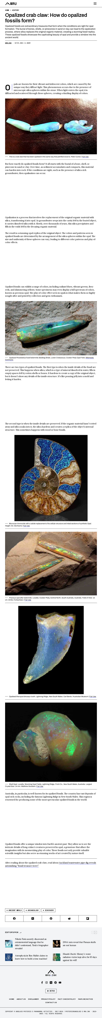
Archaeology (32, 910)
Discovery (48, 910)
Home (11, 999)
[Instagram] (46, 982)
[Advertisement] (51, 64)
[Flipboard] (88, 918)
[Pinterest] (51, 918)
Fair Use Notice (85, 999)
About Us (21, 999)
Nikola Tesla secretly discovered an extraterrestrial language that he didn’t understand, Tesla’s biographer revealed (31, 944)
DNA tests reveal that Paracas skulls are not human (79, 944)
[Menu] (95, 3)
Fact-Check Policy (67, 999)
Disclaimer (33, 999)
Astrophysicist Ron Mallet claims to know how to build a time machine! (31, 957)
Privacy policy (48, 999)
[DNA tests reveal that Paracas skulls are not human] (56, 944)
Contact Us (51, 1002)
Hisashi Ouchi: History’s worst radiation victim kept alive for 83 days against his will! (80, 957)
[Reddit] (69, 918)
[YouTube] (60, 982)
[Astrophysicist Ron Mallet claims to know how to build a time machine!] (9, 957)
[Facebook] (14, 918)
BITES (52, 991)
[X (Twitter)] (33, 918)
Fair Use (85, 157)
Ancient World (14, 910)
